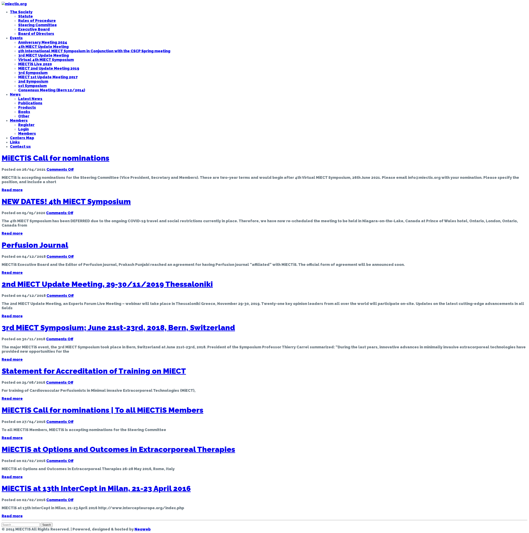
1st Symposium (32, 86)
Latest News (30, 99)
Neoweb (143, 529)
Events (16, 38)
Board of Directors (36, 33)
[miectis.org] (14, 4)
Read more (12, 190)
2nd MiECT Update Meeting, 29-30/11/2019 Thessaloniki (107, 284)
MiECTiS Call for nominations (55, 158)
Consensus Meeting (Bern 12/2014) (51, 90)
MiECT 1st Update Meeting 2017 (48, 77)
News (15, 94)
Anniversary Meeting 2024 (42, 42)
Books (24, 112)
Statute (25, 16)
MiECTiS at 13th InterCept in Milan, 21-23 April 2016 (96, 488)
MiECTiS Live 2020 (35, 64)
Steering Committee (37, 25)
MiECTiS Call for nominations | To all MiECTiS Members (102, 410)
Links (15, 142)
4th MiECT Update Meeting (43, 46)
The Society (21, 12)
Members (19, 120)
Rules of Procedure (37, 20)
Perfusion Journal (35, 245)
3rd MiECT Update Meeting (43, 55)
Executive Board (34, 29)
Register (26, 125)
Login (23, 129)
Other (23, 116)
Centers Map (22, 138)
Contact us (20, 146)
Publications (30, 103)
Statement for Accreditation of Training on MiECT (94, 371)
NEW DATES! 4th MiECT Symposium (66, 201)
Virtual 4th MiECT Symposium (46, 59)
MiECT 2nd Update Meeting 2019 (48, 68)
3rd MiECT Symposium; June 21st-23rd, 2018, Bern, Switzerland (118, 327)
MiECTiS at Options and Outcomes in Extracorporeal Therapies (118, 449)
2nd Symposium (33, 81)
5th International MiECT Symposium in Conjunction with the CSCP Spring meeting (94, 51)
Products (27, 107)
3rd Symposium (33, 73)
